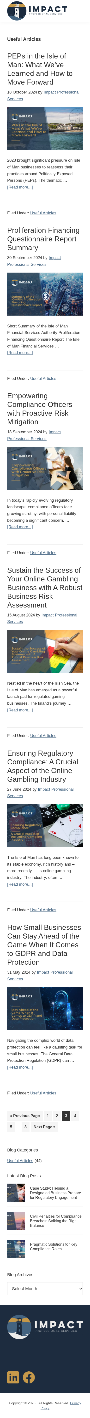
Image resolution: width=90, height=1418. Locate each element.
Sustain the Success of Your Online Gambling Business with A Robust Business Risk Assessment (44, 587)
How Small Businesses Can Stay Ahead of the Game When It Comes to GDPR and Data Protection (44, 944)
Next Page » (44, 1128)
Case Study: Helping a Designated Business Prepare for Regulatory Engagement (55, 1193)
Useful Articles (43, 213)
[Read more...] (20, 188)
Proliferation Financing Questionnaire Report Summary (43, 239)
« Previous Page (25, 1117)
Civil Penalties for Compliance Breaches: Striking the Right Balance (56, 1221)
